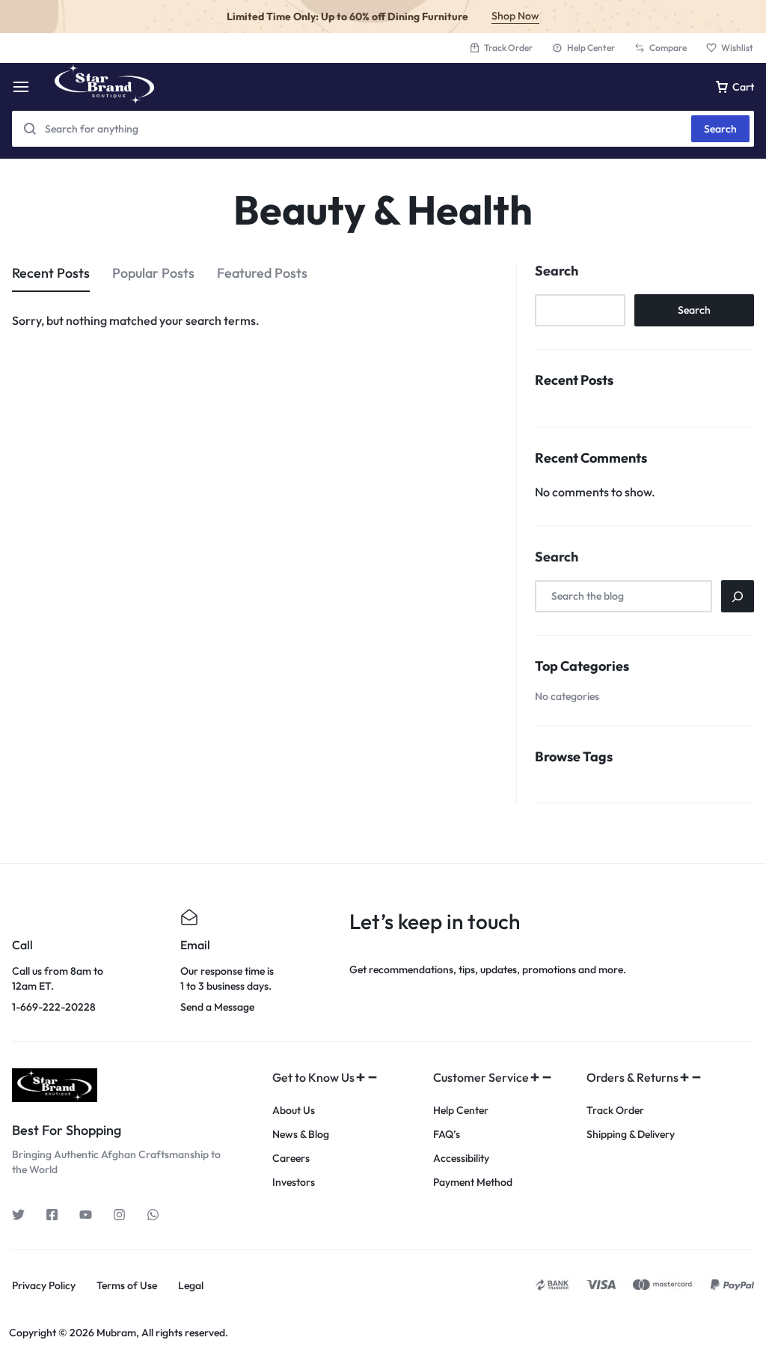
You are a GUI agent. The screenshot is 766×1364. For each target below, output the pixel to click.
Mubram (116, 1332)
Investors (293, 1182)
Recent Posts (51, 272)
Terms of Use (126, 1285)
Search (720, 129)
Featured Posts (262, 272)
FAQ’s (446, 1134)
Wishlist (737, 47)
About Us (293, 1110)
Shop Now (515, 15)
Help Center (591, 47)
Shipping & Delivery (630, 1134)
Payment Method (472, 1182)
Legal (190, 1285)
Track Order (508, 47)
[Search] (737, 596)
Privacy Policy (44, 1285)
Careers (291, 1158)
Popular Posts (153, 272)
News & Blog (300, 1134)
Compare (668, 47)
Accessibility (461, 1158)
